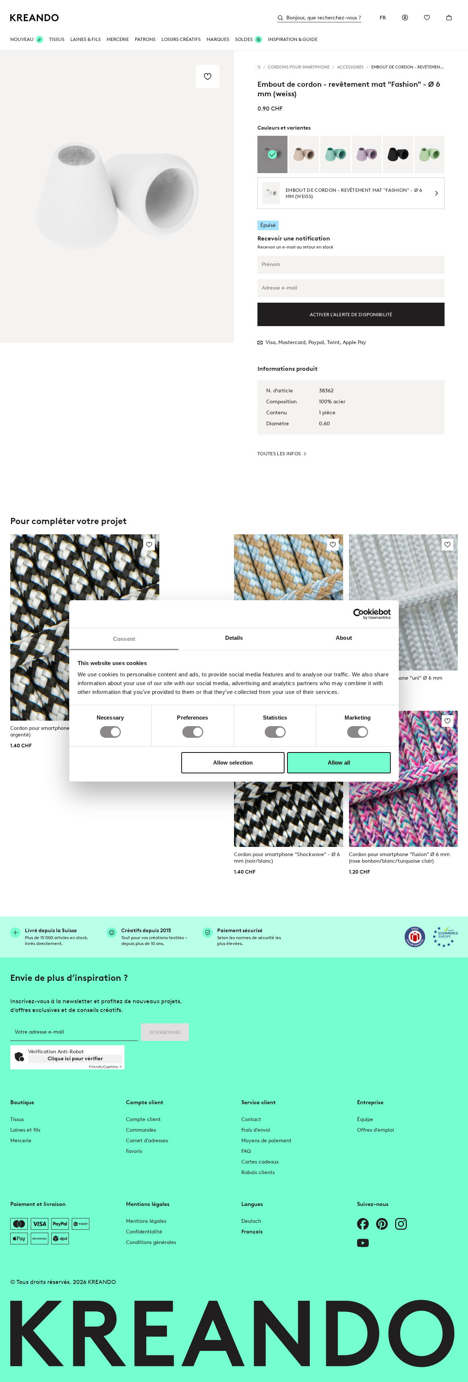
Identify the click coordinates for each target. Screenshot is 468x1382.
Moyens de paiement (266, 1141)
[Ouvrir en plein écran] (117, 196)
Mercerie (20, 1141)
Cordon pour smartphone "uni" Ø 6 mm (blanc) (395, 681)
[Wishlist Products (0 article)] (427, 17)
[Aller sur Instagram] (401, 1224)
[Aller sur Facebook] (363, 1224)
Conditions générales (151, 1242)
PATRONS (145, 39)
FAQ (246, 1151)
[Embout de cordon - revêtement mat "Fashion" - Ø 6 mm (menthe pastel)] (335, 154)
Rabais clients (258, 1172)
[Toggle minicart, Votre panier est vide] (449, 17)
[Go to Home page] (34, 18)
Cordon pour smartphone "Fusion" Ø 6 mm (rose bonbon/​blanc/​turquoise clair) (399, 857)
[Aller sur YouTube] (363, 1243)
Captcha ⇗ (105, 1066)
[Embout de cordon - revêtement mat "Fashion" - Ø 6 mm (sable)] (304, 154)
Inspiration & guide (292, 39)
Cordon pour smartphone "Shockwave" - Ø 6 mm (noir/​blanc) (287, 857)
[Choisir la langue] (383, 17)
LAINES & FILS (85, 39)
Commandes (141, 1130)
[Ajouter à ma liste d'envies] (207, 76)
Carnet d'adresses (147, 1141)
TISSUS (56, 39)
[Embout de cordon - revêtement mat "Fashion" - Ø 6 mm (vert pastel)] (430, 154)
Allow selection (233, 762)
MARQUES (218, 39)
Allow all (339, 762)
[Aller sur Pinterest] (382, 1224)
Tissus (17, 1119)
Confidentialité (144, 1232)
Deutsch (251, 1221)
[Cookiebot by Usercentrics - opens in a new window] (359, 613)
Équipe (365, 1119)
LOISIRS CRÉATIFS (181, 39)
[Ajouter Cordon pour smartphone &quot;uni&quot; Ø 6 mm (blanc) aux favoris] (447, 544)
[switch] (192, 732)
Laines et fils (25, 1130)
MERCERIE (118, 39)
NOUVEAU (22, 39)
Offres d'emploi (375, 1130)
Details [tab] (234, 638)
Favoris (134, 1151)
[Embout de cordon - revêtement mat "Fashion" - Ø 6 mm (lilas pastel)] (367, 154)
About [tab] (344, 638)
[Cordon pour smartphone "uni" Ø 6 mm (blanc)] (403, 602)
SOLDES (244, 39)
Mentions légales (146, 1221)
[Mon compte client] (405, 17)
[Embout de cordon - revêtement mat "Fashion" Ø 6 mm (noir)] (398, 154)
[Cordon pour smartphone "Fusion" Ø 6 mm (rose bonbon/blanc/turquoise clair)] (403, 779)
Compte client (143, 1119)
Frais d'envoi (255, 1130)
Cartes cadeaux (260, 1162)
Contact (251, 1119)
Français (252, 1232)
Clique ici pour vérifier (75, 1059)
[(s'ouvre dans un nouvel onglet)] (415, 937)
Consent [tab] (124, 639)
